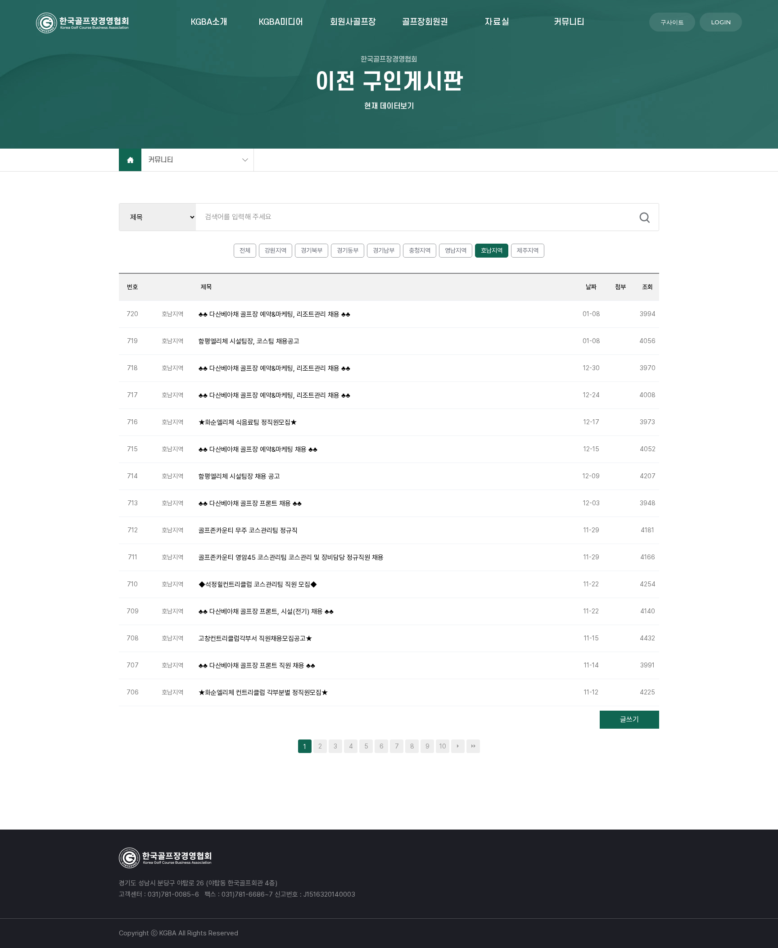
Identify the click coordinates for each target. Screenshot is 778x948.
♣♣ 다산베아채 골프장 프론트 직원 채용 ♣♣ (257, 665)
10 (442, 746)
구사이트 (672, 22)
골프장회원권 (425, 22)
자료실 (497, 22)
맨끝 (473, 746)
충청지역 (419, 250)
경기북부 (311, 250)
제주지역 (527, 250)
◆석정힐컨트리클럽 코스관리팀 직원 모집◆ (258, 584)
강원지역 (275, 250)
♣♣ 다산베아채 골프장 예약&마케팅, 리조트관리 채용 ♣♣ (274, 314)
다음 (458, 746)
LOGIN (721, 22)
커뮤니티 (569, 22)
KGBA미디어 (281, 22)
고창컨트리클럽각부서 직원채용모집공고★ (255, 638)
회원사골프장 (353, 22)
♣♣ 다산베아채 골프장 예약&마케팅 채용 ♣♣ (258, 449)
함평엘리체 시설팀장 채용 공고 (239, 476)
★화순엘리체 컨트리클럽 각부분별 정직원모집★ (263, 692)
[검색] (645, 217)
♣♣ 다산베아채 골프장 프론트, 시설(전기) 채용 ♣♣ (266, 611)
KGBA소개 (209, 22)
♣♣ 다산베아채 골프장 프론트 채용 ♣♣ (250, 503)
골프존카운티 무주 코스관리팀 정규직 (248, 530)
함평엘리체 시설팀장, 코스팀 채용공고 (249, 341)
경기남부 (383, 250)
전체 (245, 250)
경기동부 (347, 250)
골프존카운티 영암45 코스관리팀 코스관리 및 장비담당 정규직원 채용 (291, 557)
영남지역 (455, 250)
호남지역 (491, 250)
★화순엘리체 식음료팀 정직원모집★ (248, 422)
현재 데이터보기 (389, 106)
